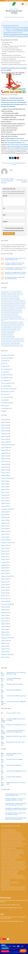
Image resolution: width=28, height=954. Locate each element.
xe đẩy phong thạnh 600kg (17, 345)
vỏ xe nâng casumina (6, 397)
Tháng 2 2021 (4, 595)
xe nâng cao (4, 366)
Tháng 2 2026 (4, 436)
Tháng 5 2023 (4, 525)
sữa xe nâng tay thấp (17, 316)
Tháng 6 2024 (4, 489)
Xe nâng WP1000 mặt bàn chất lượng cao (10, 882)
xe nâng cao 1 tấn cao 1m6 (7, 850)
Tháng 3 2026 (4, 433)
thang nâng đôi (4, 843)
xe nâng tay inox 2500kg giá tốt (18, 868)
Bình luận (5, 195)
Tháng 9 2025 (4, 450)
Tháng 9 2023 (4, 514)
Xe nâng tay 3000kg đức (19, 864)
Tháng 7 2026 (4, 422)
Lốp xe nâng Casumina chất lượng (8, 839)
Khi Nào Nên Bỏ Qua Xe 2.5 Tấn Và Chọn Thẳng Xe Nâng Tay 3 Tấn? (15, 259)
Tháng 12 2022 (5, 539)
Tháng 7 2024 (4, 486)
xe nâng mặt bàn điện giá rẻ (7, 857)
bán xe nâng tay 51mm (6, 296)
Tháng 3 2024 (4, 497)
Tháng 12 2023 (5, 506)
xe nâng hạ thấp (15, 855)
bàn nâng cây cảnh (16, 832)
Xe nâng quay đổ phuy (6, 355)
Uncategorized (4, 377)
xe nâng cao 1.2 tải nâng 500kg (8, 332)
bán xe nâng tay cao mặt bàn (19, 303)
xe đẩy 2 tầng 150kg (6, 884)
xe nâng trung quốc (5, 880)
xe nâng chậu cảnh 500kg (7, 852)
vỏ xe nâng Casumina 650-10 (7, 325)
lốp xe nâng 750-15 (18, 310)
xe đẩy (2, 411)
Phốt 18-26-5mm (14, 314)
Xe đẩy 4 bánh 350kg (15, 343)
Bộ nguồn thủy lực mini (7, 391)
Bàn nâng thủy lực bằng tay (8, 388)
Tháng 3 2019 (4, 646)
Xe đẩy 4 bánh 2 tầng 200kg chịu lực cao (10, 887)
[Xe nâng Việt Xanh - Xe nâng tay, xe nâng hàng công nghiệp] (14, 4)
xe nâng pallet (4, 859)
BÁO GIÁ (23, 950)
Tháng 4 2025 (4, 464)
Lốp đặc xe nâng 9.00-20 (17, 312)
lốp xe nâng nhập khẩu (6, 312)
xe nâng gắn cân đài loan (6, 855)
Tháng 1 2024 (4, 503)
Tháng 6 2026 (4, 425)
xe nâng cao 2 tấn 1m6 (18, 850)
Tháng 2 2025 (4, 470)
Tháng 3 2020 (4, 626)
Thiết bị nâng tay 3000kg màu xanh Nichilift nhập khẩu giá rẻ (7, 180)
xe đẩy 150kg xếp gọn (6, 345)
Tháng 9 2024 (4, 481)
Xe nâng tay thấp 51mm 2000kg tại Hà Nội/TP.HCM (12, 875)
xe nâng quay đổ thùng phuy (7, 334)
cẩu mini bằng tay (5, 408)
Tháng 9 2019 (4, 643)
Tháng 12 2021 (5, 573)
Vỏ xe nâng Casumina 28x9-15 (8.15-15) (17, 843)
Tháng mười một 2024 (6, 478)
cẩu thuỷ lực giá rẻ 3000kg (7, 310)
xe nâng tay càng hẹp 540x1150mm (18, 866)
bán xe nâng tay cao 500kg (7, 303)
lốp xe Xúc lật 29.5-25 (20, 839)
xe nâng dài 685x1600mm (18, 852)
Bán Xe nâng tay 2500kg (6, 832)
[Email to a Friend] (15, 158)
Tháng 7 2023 (4, 520)
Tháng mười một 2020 (6, 604)
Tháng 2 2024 (4, 500)
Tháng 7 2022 (4, 553)
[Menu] (2, 4)
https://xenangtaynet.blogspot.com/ (14, 142)
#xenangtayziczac (5, 291)
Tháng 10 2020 (5, 607)
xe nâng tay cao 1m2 (6, 866)
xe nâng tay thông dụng (6, 341)
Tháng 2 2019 (4, 649)
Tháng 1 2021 (4, 598)
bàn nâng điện (16, 298)
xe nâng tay (4, 372)
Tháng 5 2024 (4, 492)
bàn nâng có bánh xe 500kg (7, 298)
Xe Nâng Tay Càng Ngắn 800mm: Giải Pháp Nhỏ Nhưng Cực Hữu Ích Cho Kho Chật (15, 273)
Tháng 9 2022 (4, 548)
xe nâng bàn (4, 329)
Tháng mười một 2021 (6, 576)
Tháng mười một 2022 (6, 542)
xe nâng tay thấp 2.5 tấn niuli (18, 341)
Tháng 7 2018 (4, 657)
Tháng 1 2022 (4, 570)
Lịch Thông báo (5, 380)
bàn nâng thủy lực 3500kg (16, 834)
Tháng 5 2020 (4, 621)
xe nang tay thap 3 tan (16, 327)
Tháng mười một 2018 (6, 654)
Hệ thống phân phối (12, 948)
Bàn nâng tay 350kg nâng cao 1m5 (15, 294)
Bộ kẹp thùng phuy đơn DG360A (10, 25)
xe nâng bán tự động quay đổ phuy (8, 848)
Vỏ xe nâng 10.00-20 (19, 325)
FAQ (14, 949)
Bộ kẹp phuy (4, 405)
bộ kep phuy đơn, (9, 104)
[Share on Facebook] (10, 158)
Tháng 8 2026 (4, 419)
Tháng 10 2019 (5, 640)
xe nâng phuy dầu (11, 859)
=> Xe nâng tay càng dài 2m (15, 291)
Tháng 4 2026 (4, 430)
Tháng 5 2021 (4, 587)
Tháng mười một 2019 (6, 637)
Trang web (5, 221)
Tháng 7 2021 (4, 581)
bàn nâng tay (4, 294)
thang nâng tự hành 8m (16, 841)
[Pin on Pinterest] (18, 158)
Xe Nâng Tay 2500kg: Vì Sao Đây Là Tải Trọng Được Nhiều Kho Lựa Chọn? (14, 263)
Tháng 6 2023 (4, 523)
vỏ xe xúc (3, 363)
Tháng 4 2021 (4, 590)
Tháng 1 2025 (4, 472)
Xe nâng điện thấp (5, 386)
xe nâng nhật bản (17, 857)
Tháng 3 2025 (4, 467)
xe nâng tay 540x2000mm (7, 864)
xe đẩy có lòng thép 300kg (7, 889)
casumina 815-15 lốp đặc (19, 305)
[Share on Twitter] (12, 158)
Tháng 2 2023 (4, 534)
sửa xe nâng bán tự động (6, 316)
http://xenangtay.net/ (13, 140)
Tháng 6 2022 (4, 556)
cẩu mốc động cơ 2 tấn (20, 307)
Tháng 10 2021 (5, 579)
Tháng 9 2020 (4, 609)
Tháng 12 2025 (5, 442)
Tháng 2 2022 (4, 567)
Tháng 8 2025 (4, 453)
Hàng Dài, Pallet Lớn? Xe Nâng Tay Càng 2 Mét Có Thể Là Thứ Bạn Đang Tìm (15, 818)
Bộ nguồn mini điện (6, 374)
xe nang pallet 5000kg (6, 327)
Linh (23, 17)
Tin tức (20, 948)
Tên (4, 208)
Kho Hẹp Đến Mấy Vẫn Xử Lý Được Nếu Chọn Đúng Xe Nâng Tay (15, 278)
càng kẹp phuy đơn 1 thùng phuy (8, 307)
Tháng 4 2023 (4, 528)
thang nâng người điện (6, 841)
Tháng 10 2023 (5, 511)
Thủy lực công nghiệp (6, 358)
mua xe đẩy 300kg (5, 314)
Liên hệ (24, 948)
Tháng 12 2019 (5, 635)
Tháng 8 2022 (4, 551)
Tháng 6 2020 (4, 618)
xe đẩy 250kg (22, 887)
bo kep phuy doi (15, 296)
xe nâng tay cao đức (19, 338)
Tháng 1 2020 (4, 632)
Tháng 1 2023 (4, 537)
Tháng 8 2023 (4, 517)
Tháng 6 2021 (4, 584)
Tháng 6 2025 (4, 458)
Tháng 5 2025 (4, 461)
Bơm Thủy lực (4, 394)
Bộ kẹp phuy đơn (11, 100)
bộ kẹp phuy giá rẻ (19, 104)
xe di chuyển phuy (5, 369)
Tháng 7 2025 (4, 456)
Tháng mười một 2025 (6, 444)
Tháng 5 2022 (4, 559)
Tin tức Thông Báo (16, 163)
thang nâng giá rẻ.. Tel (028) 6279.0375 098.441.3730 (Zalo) (13, 320)
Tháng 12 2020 (5, 601)
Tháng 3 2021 (4, 593)
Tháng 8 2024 (4, 484)
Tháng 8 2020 (4, 612)
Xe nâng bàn (4, 360)
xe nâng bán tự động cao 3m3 (13, 329)
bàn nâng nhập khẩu (5, 834)
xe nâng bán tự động (6, 402)
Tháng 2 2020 (4, 629)
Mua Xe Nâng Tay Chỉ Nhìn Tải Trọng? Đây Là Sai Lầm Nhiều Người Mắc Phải (15, 268)
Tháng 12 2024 (5, 475)
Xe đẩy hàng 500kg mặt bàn (19, 889)
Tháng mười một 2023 (6, 509)
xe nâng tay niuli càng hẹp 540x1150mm (10, 871)
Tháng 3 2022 (4, 565)
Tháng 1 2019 (4, 651)
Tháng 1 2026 (4, 439)
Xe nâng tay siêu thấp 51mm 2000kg (9, 873)
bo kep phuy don (12, 102)
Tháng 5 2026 (4, 428)
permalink (14, 164)
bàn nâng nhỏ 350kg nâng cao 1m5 (9, 830)
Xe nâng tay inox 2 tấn (6, 868)
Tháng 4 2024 (4, 495)
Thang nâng (4, 400)
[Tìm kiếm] (22, 4)
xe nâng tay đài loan (5, 343)
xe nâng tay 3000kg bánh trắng (8, 336)
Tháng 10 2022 (5, 545)
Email (4, 215)
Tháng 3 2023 (4, 531)
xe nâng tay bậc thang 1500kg (8, 338)
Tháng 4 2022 (4, 562)
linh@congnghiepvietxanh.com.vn (14, 138)
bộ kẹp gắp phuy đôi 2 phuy (7, 305)
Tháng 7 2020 (4, 615)
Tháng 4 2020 (4, 623)
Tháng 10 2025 (5, 447)
